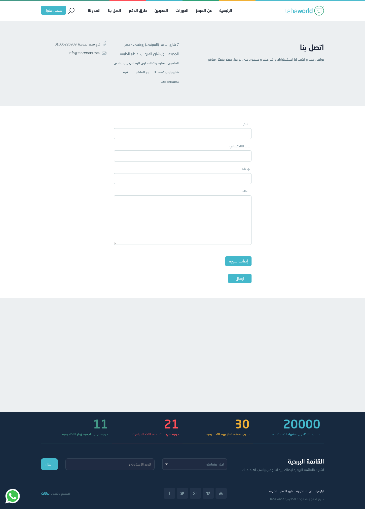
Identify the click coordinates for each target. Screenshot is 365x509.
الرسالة (247, 191)
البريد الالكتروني (240, 146)
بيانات (45, 493)
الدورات (182, 10)
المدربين (161, 10)
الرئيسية (225, 10)
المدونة (94, 10)
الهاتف (247, 168)
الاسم (247, 124)
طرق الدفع (138, 10)
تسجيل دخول (53, 10)
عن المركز (204, 10)
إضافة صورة (238, 260)
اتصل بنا (114, 10)
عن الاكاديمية (304, 491)
